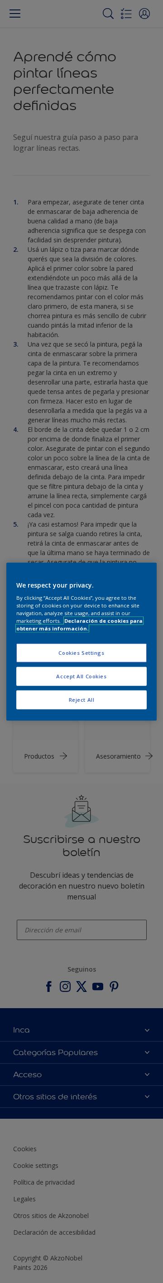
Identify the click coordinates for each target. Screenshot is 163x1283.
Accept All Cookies (81, 676)
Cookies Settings (81, 652)
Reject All (82, 699)
